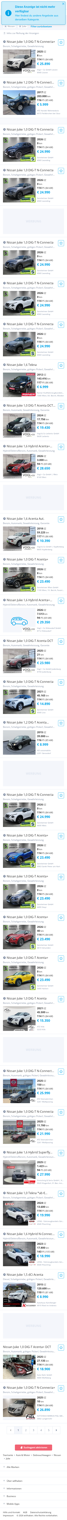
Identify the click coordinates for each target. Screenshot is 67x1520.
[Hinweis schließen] (63, 3)
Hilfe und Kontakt (11, 1512)
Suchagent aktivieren (35, 1447)
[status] (33, 13)
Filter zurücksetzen (41, 26)
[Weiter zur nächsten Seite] (56, 1430)
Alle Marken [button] (13, 1467)
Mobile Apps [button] (13, 1503)
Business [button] (11, 1496)
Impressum (8, 1515)
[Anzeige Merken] (61, 42)
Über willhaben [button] (14, 1480)
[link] (10, 1430)
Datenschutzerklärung (40, 1512)
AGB (25, 1512)
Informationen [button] (14, 1488)
